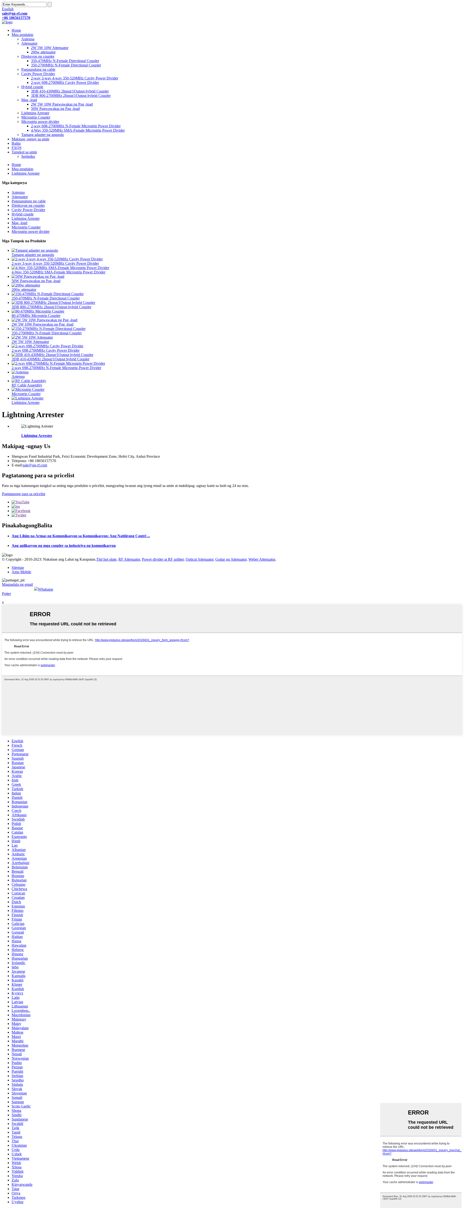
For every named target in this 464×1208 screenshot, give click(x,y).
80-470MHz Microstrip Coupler (36, 316)
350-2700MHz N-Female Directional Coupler (66, 65)
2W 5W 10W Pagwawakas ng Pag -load (62, 104)
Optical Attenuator (199, 559)
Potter (6, 594)
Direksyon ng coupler (37, 56)
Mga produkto (22, 35)
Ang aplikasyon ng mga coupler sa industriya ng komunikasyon (64, 545)
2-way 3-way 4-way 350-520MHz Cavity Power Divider (74, 78)
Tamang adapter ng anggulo (42, 135)
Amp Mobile (21, 572)
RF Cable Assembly (27, 385)
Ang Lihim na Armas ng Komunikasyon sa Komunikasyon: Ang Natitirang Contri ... (81, 536)
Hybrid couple (32, 87)
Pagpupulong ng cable (38, 69)
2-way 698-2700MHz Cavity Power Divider (65, 82)
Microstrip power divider (40, 122)
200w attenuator (43, 52)
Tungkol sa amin (24, 152)
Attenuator (29, 43)
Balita (16, 143)
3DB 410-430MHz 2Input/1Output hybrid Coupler (70, 91)
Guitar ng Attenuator (230, 559)
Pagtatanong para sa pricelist (23, 494)
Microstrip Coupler (35, 117)
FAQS (17, 148)
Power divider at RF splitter (163, 559)
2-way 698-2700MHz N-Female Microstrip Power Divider (76, 126)
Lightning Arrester (35, 113)
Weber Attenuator (261, 559)
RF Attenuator (129, 559)
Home (16, 30)
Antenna (27, 39)
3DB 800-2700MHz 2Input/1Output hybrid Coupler (71, 95)
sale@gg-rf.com (35, 465)
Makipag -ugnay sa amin (30, 139)
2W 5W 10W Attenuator (49, 48)
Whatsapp (45, 589)
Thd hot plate (106, 559)
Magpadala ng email (17, 584)
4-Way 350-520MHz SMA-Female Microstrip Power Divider (78, 130)
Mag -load (29, 100)
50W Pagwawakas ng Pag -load (55, 109)
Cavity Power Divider (38, 74)
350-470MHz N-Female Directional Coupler (65, 61)
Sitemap (18, 567)
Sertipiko (28, 156)
